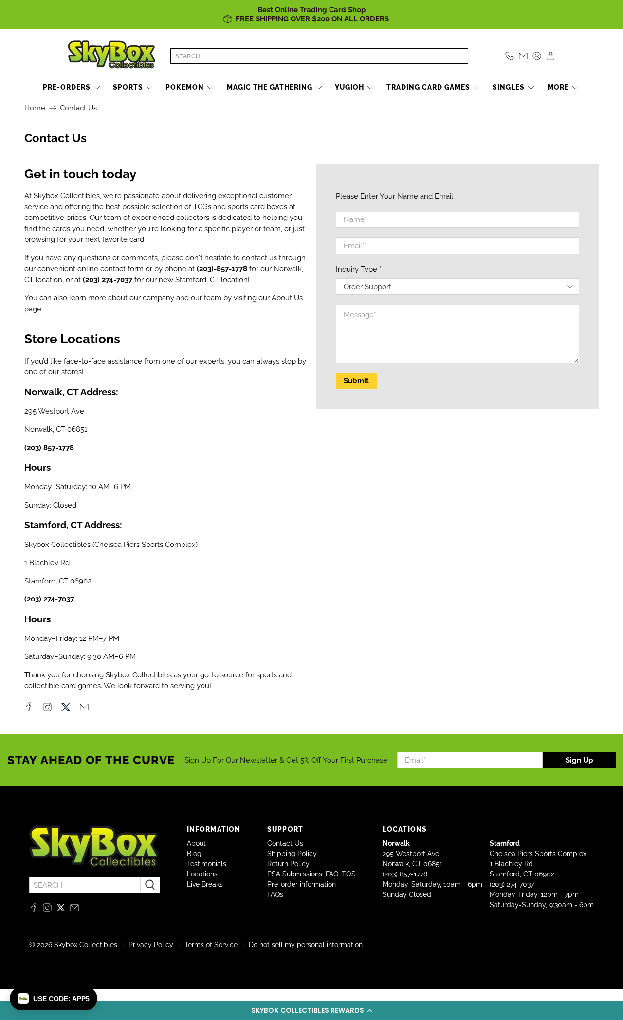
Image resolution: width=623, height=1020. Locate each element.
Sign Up (579, 760)
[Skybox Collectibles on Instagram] (47, 709)
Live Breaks (205, 884)
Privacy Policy (150, 944)
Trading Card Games (428, 87)
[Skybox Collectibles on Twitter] (65, 709)
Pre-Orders (67, 87)
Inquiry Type (359, 269)
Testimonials (206, 864)
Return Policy (288, 864)
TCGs (202, 206)
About (196, 843)
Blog (194, 853)
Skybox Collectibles (139, 675)
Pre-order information (301, 884)
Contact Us (285, 843)
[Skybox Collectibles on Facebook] (28, 708)
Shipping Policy (292, 853)
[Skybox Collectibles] (112, 56)
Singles (509, 87)
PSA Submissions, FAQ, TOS (311, 874)
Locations (202, 874)
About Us (287, 297)
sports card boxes (257, 206)
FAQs (275, 894)
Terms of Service (211, 944)
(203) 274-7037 (512, 884)
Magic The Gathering (269, 87)
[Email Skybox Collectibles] (84, 709)
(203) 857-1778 (405, 874)
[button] (311, 1010)
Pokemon (184, 87)
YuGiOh (349, 87)
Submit (356, 380)
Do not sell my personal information (306, 944)
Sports (128, 87)
